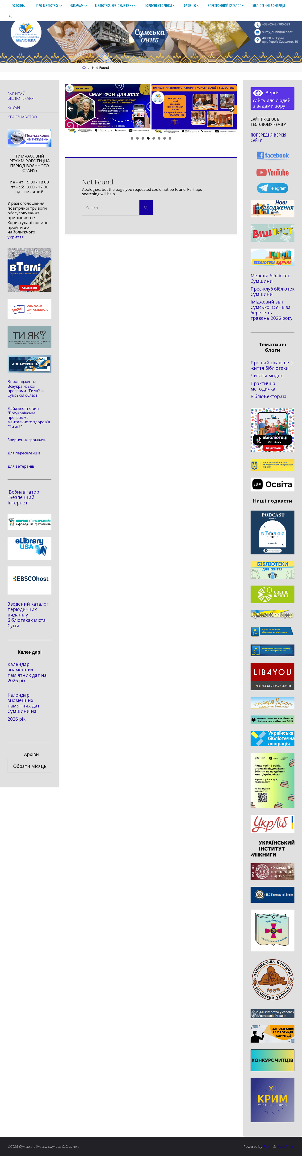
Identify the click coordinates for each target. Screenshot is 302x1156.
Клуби (14, 107)
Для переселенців (24, 453)
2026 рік (16, 719)
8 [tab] (170, 138)
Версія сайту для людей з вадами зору (272, 99)
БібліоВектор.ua (268, 396)
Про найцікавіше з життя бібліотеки (272, 365)
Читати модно (267, 375)
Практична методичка (263, 386)
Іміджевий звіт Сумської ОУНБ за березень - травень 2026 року (272, 310)
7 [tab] (164, 138)
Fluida (267, 1146)
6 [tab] (159, 138)
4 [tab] (148, 138)
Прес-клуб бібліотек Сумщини (272, 291)
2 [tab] (137, 138)
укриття (16, 237)
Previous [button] (70, 109)
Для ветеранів (21, 466)
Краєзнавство (22, 117)
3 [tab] (143, 138)
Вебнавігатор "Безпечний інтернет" (23, 497)
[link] (11, 16)
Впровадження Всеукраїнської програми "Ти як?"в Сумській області (26, 388)
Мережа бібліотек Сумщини (270, 278)
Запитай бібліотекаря (21, 96)
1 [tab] (132, 138)
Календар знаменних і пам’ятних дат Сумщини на (24, 703)
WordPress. (285, 1146)
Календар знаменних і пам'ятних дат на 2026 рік (27, 672)
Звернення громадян (27, 439)
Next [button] (231, 109)
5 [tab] (153, 138)
